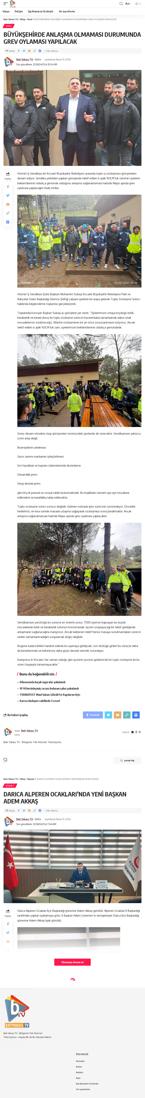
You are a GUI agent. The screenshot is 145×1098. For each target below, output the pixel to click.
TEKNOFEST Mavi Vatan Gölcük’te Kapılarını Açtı (50, 694)
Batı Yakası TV (24, 59)
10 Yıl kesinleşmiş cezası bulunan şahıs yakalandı (49, 688)
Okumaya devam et (72, 962)
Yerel (9, 26)
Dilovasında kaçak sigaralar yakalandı (42, 682)
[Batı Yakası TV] (13, 3)
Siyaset (10, 786)
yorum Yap (129, 760)
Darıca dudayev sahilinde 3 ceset (40, 701)
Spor (8, 987)
